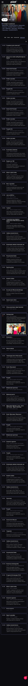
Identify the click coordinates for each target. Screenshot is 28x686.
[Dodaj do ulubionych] (9, 19)
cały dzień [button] (22, 37)
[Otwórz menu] (2, 2)
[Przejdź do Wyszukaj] (25, 2)
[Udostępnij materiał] (13, 19)
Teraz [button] (8, 37)
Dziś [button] (5, 37)
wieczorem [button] (16, 37)
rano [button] (12, 37)
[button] (26, 41)
